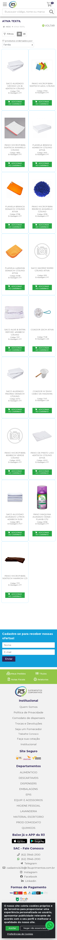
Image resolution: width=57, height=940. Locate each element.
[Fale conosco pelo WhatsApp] (49, 925)
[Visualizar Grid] (19, 34)
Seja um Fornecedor (28, 729)
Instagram (30, 872)
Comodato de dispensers (28, 717)
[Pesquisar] (51, 12)
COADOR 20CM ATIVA (42, 329)
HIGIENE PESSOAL (28, 805)
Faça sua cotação (28, 738)
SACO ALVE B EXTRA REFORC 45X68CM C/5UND (14, 332)
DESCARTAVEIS (28, 777)
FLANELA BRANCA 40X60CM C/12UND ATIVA (42, 147)
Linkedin (30, 880)
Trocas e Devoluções (28, 723)
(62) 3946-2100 (30, 858)
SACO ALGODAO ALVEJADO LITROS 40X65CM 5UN (14, 516)
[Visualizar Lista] (24, 34)
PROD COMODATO (28, 822)
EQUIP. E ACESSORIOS (28, 800)
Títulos (43, 673)
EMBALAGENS (28, 788)
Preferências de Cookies (20, 934)
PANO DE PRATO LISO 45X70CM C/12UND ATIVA (42, 455)
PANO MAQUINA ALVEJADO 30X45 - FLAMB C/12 (42, 516)
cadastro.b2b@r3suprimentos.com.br (30, 867)
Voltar (49, 25)
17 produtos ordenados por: (17, 40)
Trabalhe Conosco (28, 733)
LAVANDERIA (28, 811)
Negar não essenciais (34, 928)
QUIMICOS (28, 827)
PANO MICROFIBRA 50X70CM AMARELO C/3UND (15, 147)
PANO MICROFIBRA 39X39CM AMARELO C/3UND (42, 209)
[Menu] (4, 4)
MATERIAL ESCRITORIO (28, 816)
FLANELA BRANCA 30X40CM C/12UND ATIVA (15, 209)
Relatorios (42, 679)
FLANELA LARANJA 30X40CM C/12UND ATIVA (15, 270)
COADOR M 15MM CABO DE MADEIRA (42, 392)
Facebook (30, 876)
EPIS (28, 794)
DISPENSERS (28, 783)
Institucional (29, 744)
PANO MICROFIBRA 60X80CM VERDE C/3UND (15, 455)
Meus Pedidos (18, 673)
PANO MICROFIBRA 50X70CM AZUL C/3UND (42, 84)
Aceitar (12, 928)
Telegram (30, 863)
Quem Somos (29, 706)
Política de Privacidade (28, 712)
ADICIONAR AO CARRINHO (15, 103)
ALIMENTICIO (28, 772)
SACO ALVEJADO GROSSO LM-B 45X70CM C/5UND (15, 86)
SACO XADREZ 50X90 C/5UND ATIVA (42, 269)
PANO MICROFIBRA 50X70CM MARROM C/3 (14, 577)
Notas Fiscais (18, 679)
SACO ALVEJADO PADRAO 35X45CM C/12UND (15, 393)
